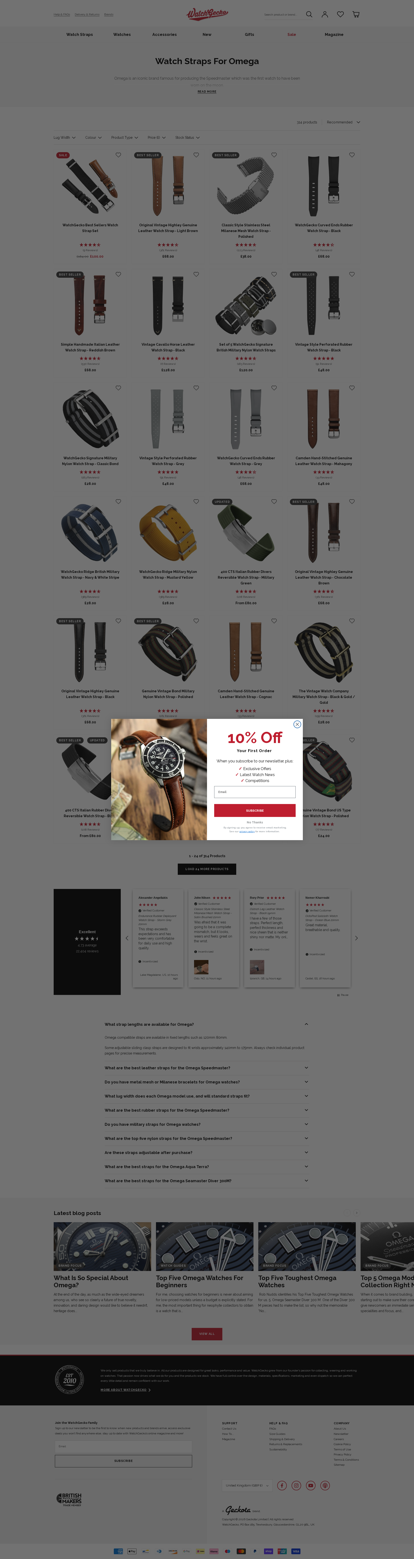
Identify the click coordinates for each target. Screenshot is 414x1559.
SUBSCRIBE (255, 810)
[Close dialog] (297, 724)
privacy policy (247, 831)
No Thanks (255, 822)
